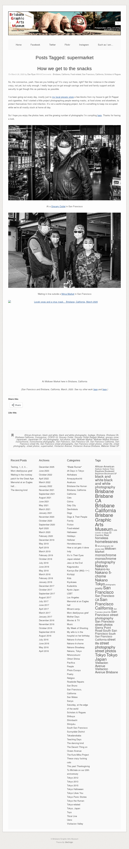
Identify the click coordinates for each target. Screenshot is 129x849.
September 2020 (47, 524)
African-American (32, 435)
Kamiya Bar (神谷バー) (78, 570)
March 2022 (44, 482)
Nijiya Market (67, 293)
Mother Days (73, 616)
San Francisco (63, 441)
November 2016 (46, 624)
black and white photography (73, 435)
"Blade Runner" (74, 466)
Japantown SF (35, 439)
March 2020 (44, 532)
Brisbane (100, 435)
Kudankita (72, 585)
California (71, 493)
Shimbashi (72, 720)
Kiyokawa (71, 582)
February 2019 (46, 555)
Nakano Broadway (76, 647)
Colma (70, 501)
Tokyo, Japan (73, 808)
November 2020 (46, 516)
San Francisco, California (92, 74)
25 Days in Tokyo (75, 470)
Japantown (21, 439)
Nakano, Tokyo (74, 651)
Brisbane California (24, 437)
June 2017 (44, 605)
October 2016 (45, 628)
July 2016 (43, 639)
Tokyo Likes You (75, 793)
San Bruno (72, 685)
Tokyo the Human (75, 800)
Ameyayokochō (74, 478)
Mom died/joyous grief (21, 470)
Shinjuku (71, 724)
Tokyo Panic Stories (77, 796)
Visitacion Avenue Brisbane (86, 446)
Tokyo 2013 (72, 781)
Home (19, 44)
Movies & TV (73, 620)
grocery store (112, 437)
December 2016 (46, 620)
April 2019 (44, 547)
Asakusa (71, 482)
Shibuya (71, 716)
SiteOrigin (69, 842)
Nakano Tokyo (101, 581)
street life (107, 443)
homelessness (106, 543)
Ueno (69, 819)
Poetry (70, 674)
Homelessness (74, 543)
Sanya (70, 700)
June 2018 (44, 566)
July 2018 (43, 562)
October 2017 (45, 589)
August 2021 (45, 497)
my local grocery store (63, 96)
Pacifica (71, 662)
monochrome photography (42, 441)
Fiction (70, 524)
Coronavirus (41, 437)
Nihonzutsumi (73, 654)
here (99, 115)
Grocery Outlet (58, 206)
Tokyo (100, 655)
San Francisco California (102, 441)
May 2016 (44, 647)
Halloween (72, 532)
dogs (106, 532)
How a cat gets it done (78, 547)
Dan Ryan (31, 74)
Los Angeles (73, 597)
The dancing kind (19, 490)
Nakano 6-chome (75, 643)
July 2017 (43, 601)
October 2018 (45, 558)
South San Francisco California (105, 636)
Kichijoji (71, 574)
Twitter (52, 44)
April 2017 (44, 608)
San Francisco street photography (56, 443)
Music (70, 624)
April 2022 (44, 478)
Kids (69, 578)
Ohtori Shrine (73, 658)
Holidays (71, 536)
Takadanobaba (74, 735)
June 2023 (44, 470)
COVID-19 (53, 437)
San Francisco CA (80, 441)
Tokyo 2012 (72, 777)
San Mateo (72, 697)
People (70, 666)
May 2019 (44, 543)
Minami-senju (73, 608)
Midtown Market (84, 439)
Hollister (71, 539)
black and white (50, 435)
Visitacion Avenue (63, 446)
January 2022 (45, 486)
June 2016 (44, 643)
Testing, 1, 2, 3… (19, 466)
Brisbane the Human (77, 486)
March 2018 (44, 574)
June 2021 (44, 501)
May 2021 (44, 505)
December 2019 (46, 539)
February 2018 (46, 578)
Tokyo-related (73, 804)
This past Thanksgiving (78, 766)
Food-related (76, 74)
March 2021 (44, 509)
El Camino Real (103, 534)
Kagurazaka (73, 566)
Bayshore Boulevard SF (106, 473)
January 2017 (45, 616)
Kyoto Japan (73, 589)
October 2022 (45, 474)
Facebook (35, 44)
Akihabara (72, 474)
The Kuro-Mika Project (78, 754)
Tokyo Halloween (75, 789)
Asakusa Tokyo (108, 469)
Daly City (71, 505)
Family (70, 520)
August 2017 (45, 597)
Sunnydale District (76, 731)
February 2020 (46, 536)
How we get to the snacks (64, 68)
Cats (69, 497)
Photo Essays (74, 670)
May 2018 (44, 570)
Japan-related (73, 558)
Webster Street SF (110, 446)
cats (115, 529)
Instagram (84, 44)
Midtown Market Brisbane (106, 439)
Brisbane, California (61, 74)
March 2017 (44, 612)
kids (74, 439)
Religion (71, 678)
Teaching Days (74, 739)
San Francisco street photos (88, 443)
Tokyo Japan (106, 657)
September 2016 (47, 632)
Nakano (101, 565)
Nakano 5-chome (75, 639)
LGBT (70, 593)
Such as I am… (105, 44)
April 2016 (44, 651)
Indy (69, 551)
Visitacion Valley (75, 823)
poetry (98, 588)
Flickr (67, 44)
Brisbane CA (112, 435)
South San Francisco (77, 727)
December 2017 (46, 585)
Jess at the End (74, 562)
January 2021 (45, 512)
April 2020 (44, 528)
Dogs (69, 512)
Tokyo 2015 (72, 785)
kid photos (65, 439)
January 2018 (45, 582)
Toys (69, 812)
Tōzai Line (72, 816)
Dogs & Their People (77, 516)
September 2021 (47, 493)
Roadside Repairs (75, 681)
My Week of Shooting (77, 628)
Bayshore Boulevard (104, 471)
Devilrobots (72, 509)
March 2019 (44, 551)
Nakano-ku (102, 569)
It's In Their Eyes (75, 555)
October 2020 (45, 520)
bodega (91, 435)
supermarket (47, 446)
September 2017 (47, 593)
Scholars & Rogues (112, 74)
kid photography (51, 439)
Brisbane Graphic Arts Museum (104, 521)
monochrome (22, 441)
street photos (33, 446)
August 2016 (45, 635)
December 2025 (46, 466)
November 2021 (46, 490)
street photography (105, 644)
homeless (101, 537)
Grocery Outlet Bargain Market (89, 437)
